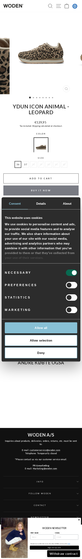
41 (56, 164)
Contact (40, 505)
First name (34, 533)
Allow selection (41, 340)
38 (33, 164)
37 (25, 164)
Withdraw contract (64, 553)
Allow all (41, 328)
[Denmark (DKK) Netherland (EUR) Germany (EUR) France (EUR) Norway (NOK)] (74, 6)
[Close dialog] (79, 520)
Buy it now (41, 190)
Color (41, 134)
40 (48, 164)
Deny (41, 353)
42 (64, 164)
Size (41, 158)
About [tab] (67, 203)
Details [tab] (41, 203)
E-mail (57, 533)
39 (41, 164)
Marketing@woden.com (45, 468)
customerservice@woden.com (45, 450)
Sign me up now (54, 548)
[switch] (71, 285)
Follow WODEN (40, 493)
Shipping (36, 126)
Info (39, 482)
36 (18, 164)
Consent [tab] (15, 203)
